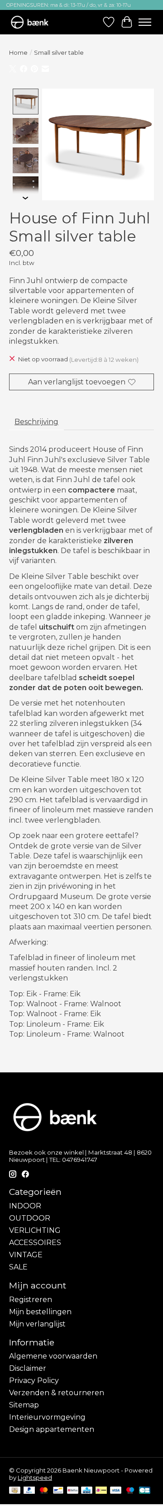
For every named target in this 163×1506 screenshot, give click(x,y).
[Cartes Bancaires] (144, 1491)
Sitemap (24, 1405)
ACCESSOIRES (35, 1242)
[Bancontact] (58, 1491)
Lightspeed (35, 1477)
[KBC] (86, 1491)
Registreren (30, 1299)
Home (18, 52)
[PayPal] (29, 1491)
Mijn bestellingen (40, 1311)
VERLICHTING (35, 1230)
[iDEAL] (101, 1491)
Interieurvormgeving (47, 1417)
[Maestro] (130, 1491)
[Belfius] (72, 1491)
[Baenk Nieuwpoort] (34, 22)
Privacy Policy (34, 1380)
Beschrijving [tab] (36, 421)
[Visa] (116, 1491)
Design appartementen (51, 1429)
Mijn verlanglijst (37, 1324)
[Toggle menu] (145, 22)
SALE (18, 1267)
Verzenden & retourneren (56, 1392)
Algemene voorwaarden (53, 1356)
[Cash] (14, 1491)
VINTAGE (26, 1254)
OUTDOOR (29, 1218)
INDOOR (25, 1206)
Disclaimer (27, 1368)
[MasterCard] (44, 1491)
